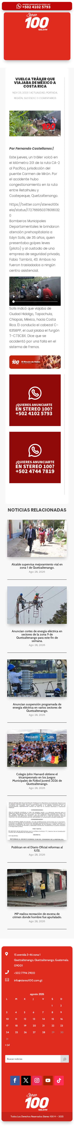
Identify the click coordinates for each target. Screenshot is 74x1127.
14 (43, 1018)
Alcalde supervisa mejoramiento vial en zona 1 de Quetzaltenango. (37, 566)
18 (16, 1025)
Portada (51, 92)
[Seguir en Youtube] (48, 1080)
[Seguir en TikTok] (59, 1080)
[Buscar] (65, 1059)
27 (34, 1032)
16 (61, 1018)
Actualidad (37, 92)
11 (16, 1018)
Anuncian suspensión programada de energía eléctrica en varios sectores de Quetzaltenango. (37, 707)
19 (25, 1025)
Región (18, 98)
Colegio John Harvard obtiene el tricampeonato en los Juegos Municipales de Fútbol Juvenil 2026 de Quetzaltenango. (37, 779)
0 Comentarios (46, 98)
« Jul (7, 1044)
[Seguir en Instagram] (37, 1080)
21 (43, 1025)
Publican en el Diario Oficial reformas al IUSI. (37, 848)
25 (16, 1032)
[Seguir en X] (26, 1080)
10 (7, 1018)
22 (53, 1025)
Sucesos (29, 98)
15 (53, 1018)
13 (34, 1018)
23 (61, 1025)
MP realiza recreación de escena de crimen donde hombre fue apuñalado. (37, 915)
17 (7, 1025)
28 (43, 1032)
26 (25, 1032)
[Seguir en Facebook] (15, 1080)
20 (34, 1025)
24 (7, 1032)
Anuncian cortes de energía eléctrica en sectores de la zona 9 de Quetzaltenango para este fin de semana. (37, 636)
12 (25, 1018)
